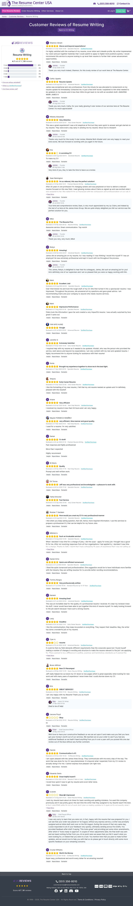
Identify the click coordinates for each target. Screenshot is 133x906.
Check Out (121, 11)
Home (4, 16)
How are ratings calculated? (11, 82)
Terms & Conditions (85, 900)
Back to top (66, 874)
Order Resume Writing (31, 11)
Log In (112, 11)
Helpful (48, 62)
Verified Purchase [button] (86, 48)
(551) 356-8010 (67, 881)
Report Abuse (56, 62)
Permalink (64, 62)
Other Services (47, 11)
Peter (54, 729)
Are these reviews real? (10, 89)
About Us (59, 11)
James (55, 65)
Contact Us (124, 3)
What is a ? (12, 85)
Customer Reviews (16, 16)
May (54, 701)
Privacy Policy (100, 900)
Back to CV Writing (66, 30)
